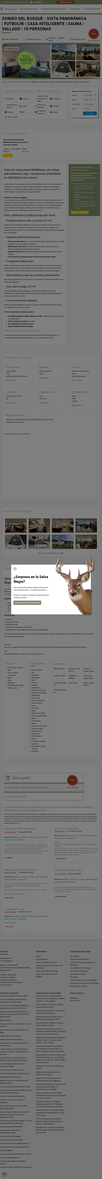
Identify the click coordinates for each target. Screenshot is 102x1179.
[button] (4, 1174)
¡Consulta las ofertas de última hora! (27, 603)
